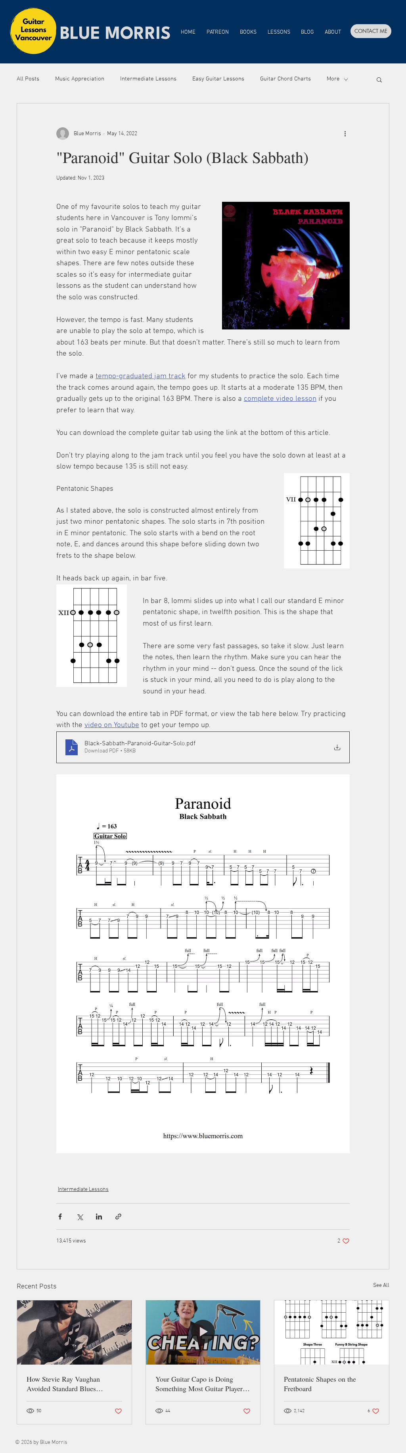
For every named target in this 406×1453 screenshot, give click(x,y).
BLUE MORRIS (115, 34)
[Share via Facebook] (60, 1216)
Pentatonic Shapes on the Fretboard (320, 1383)
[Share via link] (118, 1216)
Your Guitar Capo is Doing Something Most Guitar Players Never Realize (200, 1383)
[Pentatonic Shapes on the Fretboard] (331, 1332)
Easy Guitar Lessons (218, 78)
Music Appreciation (79, 78)
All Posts (28, 78)
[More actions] (345, 133)
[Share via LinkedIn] (99, 1216)
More (333, 78)
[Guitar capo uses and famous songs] (203, 1332)
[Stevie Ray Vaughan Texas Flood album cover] (74, 1332)
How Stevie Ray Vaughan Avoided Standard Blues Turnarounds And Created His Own (70, 1383)
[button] (379, 79)
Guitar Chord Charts (285, 78)
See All (381, 1285)
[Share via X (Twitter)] (79, 1216)
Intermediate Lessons (148, 78)
